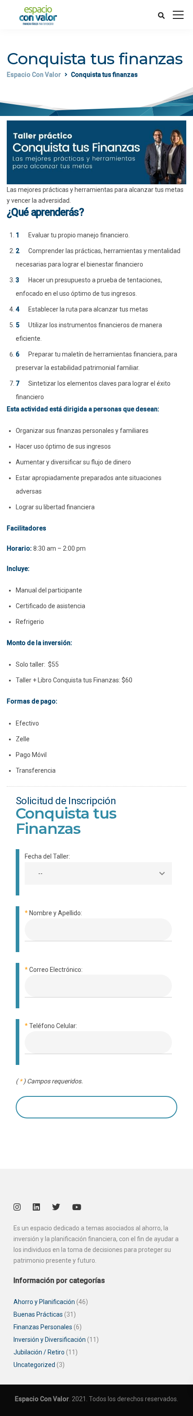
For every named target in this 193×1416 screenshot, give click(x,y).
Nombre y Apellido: (53, 913)
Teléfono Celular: (51, 1025)
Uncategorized (34, 1364)
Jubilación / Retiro (39, 1352)
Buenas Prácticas (38, 1314)
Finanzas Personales (42, 1327)
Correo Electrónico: (54, 969)
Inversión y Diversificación (49, 1339)
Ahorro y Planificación (44, 1301)
